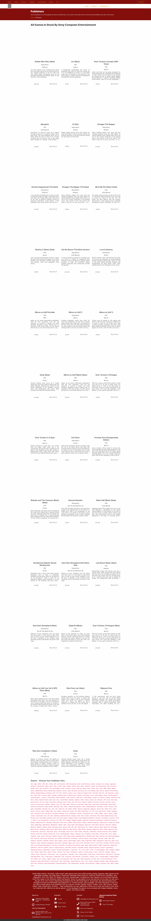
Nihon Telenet (82, 829)
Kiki (98, 816)
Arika (108, 786)
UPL (40, 859)
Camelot (65, 793)
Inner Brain (55, 813)
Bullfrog (33, 793)
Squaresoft (34, 847)
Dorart (82, 800)
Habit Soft (61, 809)
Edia (112, 800)
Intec (66, 813)
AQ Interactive (61, 784)
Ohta (115, 829)
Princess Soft (104, 834)
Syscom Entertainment (63, 850)
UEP (32, 859)
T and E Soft (74, 850)
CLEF (54, 793)
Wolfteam (40, 863)
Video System (55, 861)
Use (58, 859)
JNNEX (101, 813)
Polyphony (88, 834)
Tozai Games (84, 856)
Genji (75, 751)
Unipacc (54, 859)
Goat (115, 806)
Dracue (92, 800)
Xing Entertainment (61, 863)
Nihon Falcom (58, 829)
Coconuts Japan (46, 795)
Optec (55, 831)
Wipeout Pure (106, 688)
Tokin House (91, 854)
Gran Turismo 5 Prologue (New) (106, 625)
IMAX (79, 811)
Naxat (101, 827)
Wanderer (96, 861)
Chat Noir (95, 793)
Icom (96, 811)
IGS (76, 811)
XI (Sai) (75, 124)
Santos (65, 840)
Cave (75, 793)
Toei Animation (63, 854)
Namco (91, 827)
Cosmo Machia (98, 795)
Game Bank (81, 804)
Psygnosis (33, 836)
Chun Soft (101, 793)
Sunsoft (103, 847)
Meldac (60, 825)
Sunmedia (80, 847)
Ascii (41, 788)
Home (32, 17)
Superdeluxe (109, 847)
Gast (61, 806)
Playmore (78, 834)
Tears (67, 852)
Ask (51, 788)
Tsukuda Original (103, 856)
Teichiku (107, 852)
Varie (78, 859)
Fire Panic (75, 437)
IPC (90, 811)
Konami (76, 818)
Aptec (82, 786)
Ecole (108, 800)
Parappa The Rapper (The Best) (75, 187)
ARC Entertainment (71, 784)
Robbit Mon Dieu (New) (45, 61)
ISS (93, 811)
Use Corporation (64, 859)
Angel (64, 786)
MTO (64, 820)
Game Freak (88, 804)
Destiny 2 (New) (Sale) (45, 249)
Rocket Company (83, 838)
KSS (52, 816)
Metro (65, 825)
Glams (106, 806)
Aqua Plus (88, 786)
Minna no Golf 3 (106, 312)
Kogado (71, 818)
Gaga (64, 804)
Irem (92, 813)
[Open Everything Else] (109, 6)
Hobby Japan (49, 811)
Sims (74, 843)
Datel (50, 800)
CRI (57, 793)
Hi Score (38, 811)
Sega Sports (100, 840)
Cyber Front (79, 797)
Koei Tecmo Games (62, 818)
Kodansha (49, 818)
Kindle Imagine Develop (106, 816)
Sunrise (86, 847)
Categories (32, 2)
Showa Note (58, 843)
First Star (108, 802)
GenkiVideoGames (91, 806)
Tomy (42, 856)
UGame (36, 859)
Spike (86, 845)
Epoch (65, 802)
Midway (114, 825)
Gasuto (66, 806)
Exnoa (69, 802)
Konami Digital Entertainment (87, 818)
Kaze (82, 816)
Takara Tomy (43, 852)
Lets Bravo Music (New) (106, 563)
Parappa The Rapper (106, 124)
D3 (98, 797)
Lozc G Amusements (43, 820)
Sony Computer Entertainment (42, 845)
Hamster (80, 809)
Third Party (43, 854)
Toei (57, 854)
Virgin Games (66, 861)
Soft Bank (87, 843)
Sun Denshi (68, 847)
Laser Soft (112, 818)
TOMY (87, 850)
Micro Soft (88, 825)
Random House (91, 836)
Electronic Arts (35, 802)
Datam (36, 800)
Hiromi (43, 811)
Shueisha (64, 843)
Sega (83, 840)
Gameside (56, 806)
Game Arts (74, 804)
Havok (114, 809)
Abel (79, 784)
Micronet (102, 825)
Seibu (113, 840)
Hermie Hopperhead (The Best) (44, 187)
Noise (101, 829)
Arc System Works (101, 786)
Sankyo (61, 840)
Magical (69, 820)
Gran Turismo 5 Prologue (106, 375)
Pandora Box (93, 831)
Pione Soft (39, 834)
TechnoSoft (73, 852)
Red (107, 836)
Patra (110, 831)
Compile (79, 795)
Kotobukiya (105, 818)
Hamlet (75, 809)
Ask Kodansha (56, 788)
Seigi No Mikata (75, 625)
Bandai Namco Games (42, 791)
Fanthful (89, 802)
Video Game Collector (44, 861)
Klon (37, 818)
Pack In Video (78, 831)
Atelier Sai (78, 788)
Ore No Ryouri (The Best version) (75, 249)
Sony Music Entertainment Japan (75, 845)
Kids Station (93, 816)
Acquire (107, 784)
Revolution (51, 838)
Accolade (98, 784)
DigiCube (71, 800)
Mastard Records (40, 822)
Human (72, 811)
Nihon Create (50, 829)
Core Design (85, 795)
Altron (51, 786)
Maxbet (70, 822)
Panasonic (86, 831)
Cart (57, 2)
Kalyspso (73, 816)
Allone (47, 786)
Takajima (111, 850)
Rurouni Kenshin (75, 500)
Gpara (32, 809)
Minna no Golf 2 (75, 312)
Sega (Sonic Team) (90, 840)
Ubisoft (44, 859)
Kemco (87, 816)
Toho (76, 854)
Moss (60, 827)
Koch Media (43, 818)
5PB (43, 784)
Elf (41, 802)
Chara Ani (79, 793)
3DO (32, 784)
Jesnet (110, 813)
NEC (76, 827)
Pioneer (45, 834)
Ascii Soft (46, 788)
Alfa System (40, 786)
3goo (35, 784)
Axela (101, 788)
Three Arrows (51, 854)
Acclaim (92, 784)
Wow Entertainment (49, 863)
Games (16, 2)
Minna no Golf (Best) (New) (75, 375)
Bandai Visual (52, 791)
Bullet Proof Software (111, 791)
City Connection (109, 793)
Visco (82, 861)
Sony (32, 845)
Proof (110, 834)
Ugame (49, 859)
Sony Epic (55, 845)
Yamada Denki (75, 863)
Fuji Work (47, 804)
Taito (107, 850)
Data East (114, 797)
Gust (53, 809)
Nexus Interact (35, 829)
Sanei (56, 840)
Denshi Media (64, 800)
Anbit (55, 786)
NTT (87, 827)
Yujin (108, 863)
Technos (80, 852)
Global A (111, 806)
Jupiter (33, 816)
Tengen (33, 854)
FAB (73, 802)
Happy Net (87, 809)
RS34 (64, 836)
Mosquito (45, 124)
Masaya (33, 822)
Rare (97, 836)
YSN (69, 863)
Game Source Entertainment (100, 804)
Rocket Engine (93, 838)
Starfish (46, 847)
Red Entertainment (114, 836)
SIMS (105, 838)
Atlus (88, 788)
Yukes (112, 863)
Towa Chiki (68, 856)
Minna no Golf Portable (45, 312)
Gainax (68, 804)
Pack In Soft (69, 831)
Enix (43, 802)
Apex (78, 786)
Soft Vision (99, 843)
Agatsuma (113, 784)
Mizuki (49, 827)
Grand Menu (38, 809)
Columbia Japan (62, 795)
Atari (73, 788)
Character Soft (87, 793)
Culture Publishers (60, 797)
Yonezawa (103, 863)
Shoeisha (43, 843)
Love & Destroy (106, 249)
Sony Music (62, 845)
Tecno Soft (101, 852)
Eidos (115, 800)
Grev (49, 809)
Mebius (84, 822)
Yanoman (82, 863)
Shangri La (33, 843)
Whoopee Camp (113, 861)
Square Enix (106, 845)
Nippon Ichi (96, 829)
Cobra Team (37, 795)
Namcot (96, 827)
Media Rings (38, 825)
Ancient (60, 786)
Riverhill (60, 838)
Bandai (109, 788)
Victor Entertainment (107, 859)
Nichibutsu (43, 829)
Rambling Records (81, 836)
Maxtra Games (77, 822)
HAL (56, 809)
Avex (97, 788)
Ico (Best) (75, 61)
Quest (43, 836)
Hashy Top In (108, 809)
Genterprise (100, 806)
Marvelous (85, 820)
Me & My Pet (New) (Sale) (106, 187)
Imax (32, 813)
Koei (54, 818)
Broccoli (102, 791)
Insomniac (61, 813)
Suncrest (74, 847)
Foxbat (33, 804)
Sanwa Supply (72, 840)
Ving (61, 861)
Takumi (49, 852)
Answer (74, 786)
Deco (58, 800)
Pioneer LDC (51, 834)
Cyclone (94, 797)
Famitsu (84, 802)
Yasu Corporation (90, 863)
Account (51, 2)
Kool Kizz (98, 818)
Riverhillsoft (74, 838)
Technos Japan (88, 852)
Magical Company (77, 820)
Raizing (73, 836)
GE (61, 804)
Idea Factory (102, 811)
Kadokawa (57, 816)
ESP (105, 800)
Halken (70, 809)
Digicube (77, 800)
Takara (36, 852)
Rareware (102, 836)
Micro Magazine (79, 825)
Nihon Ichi (66, 829)
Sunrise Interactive (94, 847)
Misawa (45, 827)
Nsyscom (110, 829)
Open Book (50, 831)
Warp (107, 861)
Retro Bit (36, 838)
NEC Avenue (81, 827)
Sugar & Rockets (59, 847)
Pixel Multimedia (64, 834)
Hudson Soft (65, 811)
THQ (83, 850)
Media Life (112, 822)
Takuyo (54, 852)
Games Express (49, 806)
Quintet (60, 836)
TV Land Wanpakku (99, 850)
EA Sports (100, 800)
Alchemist (33, 786)
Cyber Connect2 (70, 797)
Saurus (79, 840)
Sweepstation (46, 850)
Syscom (53, 850)
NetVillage (114, 827)
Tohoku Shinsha (83, 854)
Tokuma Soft (109, 854)
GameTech (34, 806)
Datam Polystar (43, 800)
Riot (56, 838)
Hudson (59, 811)
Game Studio (112, 804)
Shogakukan (50, 843)
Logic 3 (34, 820)
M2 (58, 820)
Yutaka (116, 863)
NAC (69, 827)
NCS (72, 827)
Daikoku (108, 797)
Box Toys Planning (90, 791)
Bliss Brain (74, 791)
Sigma (70, 843)
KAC (45, 816)
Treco (96, 856)
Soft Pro (93, 843)
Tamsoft (59, 852)
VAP (71, 859)
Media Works (46, 825)
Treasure (91, 856)
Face (79, 802)
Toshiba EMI (57, 856)
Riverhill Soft (66, 838)
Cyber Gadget (87, 797)
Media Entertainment (93, 822)
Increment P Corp (39, 813)
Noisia (105, 829)
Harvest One (100, 809)
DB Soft (102, 797)
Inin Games (48, 813)
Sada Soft (40, 840)
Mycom (65, 827)
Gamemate (41, 806)
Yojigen (98, 863)
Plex (83, 834)
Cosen (92, 795)
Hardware (23, 2)
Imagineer (114, 811)
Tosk (62, 856)
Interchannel (86, 813)
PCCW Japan (61, 831)
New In (9, 2)
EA (95, 800)
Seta (117, 840)
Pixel (57, 834)
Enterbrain (59, 802)
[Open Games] (89, 6)
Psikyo (114, 834)
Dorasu (87, 800)
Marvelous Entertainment (96, 820)
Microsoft (108, 825)
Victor (98, 859)
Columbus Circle (71, 795)
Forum (113, 802)
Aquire (93, 786)
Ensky (47, 802)
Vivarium (91, 861)
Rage (68, 836)
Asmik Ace (68, 788)
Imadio (109, 811)
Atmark (93, 788)
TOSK (91, 850)
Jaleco (106, 813)
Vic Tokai (93, 859)
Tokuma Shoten (100, 854)
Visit (86, 861)
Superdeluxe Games (36, 850)
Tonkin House (49, 856)
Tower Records (76, 856)
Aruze (37, 788)
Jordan (115, 813)
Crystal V (44, 797)
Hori (55, 811)
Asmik (63, 788)
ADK (55, 784)
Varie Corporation (85, 859)
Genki (83, 806)
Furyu (57, 804)
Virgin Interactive (75, 861)
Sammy (52, 840)
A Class (51, 784)
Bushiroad (49, 793)
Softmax (112, 843)
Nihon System (73, 829)
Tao (64, 852)
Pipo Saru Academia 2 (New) (45, 751)
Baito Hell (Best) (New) (106, 500)
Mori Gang (55, 827)
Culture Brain (51, 797)
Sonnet (117, 843)
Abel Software (85, 784)
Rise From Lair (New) (75, 688)
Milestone (33, 827)
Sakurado (46, 840)
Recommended (42, 2)
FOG (76, 802)
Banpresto (59, 791)
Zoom (32, 865)
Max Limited (63, 822)
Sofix (81, 843)
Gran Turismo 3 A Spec (45, 437)
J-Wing (96, 813)
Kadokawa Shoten (65, 816)
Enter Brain (53, 802)
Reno (32, 838)
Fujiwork (53, 804)
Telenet (113, 852)
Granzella (44, 809)
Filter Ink (102, 802)
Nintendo (89, 829)
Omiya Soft (43, 831)
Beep (69, 791)
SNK (109, 838)
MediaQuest (54, 825)
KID (49, 816)
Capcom (70, 793)
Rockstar (100, 838)
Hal (66, 809)
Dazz (54, 800)
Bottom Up (81, 791)
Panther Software (103, 831)
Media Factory (104, 822)
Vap (75, 859)
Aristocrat (113, 786)
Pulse (38, 836)
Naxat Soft (107, 827)
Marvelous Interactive (110, 820)
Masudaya (49, 822)
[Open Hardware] (98, 6)
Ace (103, 784)
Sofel (77, 843)
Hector (33, 811)
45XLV (39, 784)
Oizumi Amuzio (35, 831)
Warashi (102, 861)
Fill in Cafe (96, 802)
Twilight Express (114, 856)
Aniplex (69, 786)
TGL (79, 850)
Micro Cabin (71, 825)
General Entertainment (75, 806)
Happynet (93, 809)
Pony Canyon (95, 834)
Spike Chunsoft (93, 845)
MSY (60, 820)
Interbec (79, 813)
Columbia (54, 795)
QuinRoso (54, 836)
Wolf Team (34, 863)
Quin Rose (48, 836)
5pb (47, 784)
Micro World (95, 825)
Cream (105, 795)
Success (51, 847)
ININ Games (85, 811)
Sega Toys (108, 840)
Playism (72, 834)
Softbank (106, 843)
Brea (97, 791)
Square (100, 845)
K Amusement (39, 816)
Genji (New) (45, 375)
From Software (40, 804)
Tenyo (37, 854)
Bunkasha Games (40, 793)
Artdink (33, 788)
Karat (78, 816)
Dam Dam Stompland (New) (45, 625)
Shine (38, 843)
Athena (84, 788)
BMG (105, 788)
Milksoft (39, 827)
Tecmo (95, 852)
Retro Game (43, 838)
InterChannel (72, 813)
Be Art (65, 791)
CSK (60, 793)
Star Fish (40, 847)
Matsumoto (56, 822)
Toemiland (71, 854)
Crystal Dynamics (113, 795)
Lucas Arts (53, 820)
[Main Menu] (9, 6)
